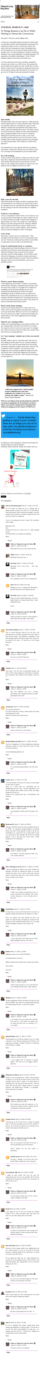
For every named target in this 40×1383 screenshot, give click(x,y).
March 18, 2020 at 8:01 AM (22, 584)
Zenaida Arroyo (10, 1119)
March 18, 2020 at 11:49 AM (25, 595)
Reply (7, 536)
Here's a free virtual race (28, 216)
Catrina (8, 780)
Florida (18, 283)
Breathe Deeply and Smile (13, 741)
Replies (10, 540)
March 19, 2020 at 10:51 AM (28, 1156)
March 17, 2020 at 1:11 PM (22, 909)
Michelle (8, 998)
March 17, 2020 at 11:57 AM (19, 780)
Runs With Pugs (10, 1245)
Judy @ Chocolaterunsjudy (14, 505)
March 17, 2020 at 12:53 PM (30, 866)
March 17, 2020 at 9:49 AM (29, 741)
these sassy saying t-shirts (31, 330)
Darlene (8, 951)
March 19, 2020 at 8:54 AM (18, 1140)
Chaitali (8, 668)
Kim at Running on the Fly (14, 866)
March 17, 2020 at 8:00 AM (18, 668)
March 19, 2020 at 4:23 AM (19, 1292)
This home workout (13, 240)
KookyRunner (10, 909)
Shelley (12, 554)
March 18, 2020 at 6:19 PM (25, 1172)
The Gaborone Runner (12, 629)
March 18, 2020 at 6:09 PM (23, 1119)
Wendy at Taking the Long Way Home (21, 544)
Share (3, 496)
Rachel (29, 447)
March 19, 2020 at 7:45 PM (18, 1345)
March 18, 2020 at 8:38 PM (23, 1245)
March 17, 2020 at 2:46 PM (18, 982)
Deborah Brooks (10, 1036)
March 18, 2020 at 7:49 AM (27, 1075)
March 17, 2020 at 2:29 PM (18, 951)
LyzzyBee (8, 1292)
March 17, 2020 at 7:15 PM (18, 1016)
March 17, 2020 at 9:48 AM (21, 706)
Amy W (8, 1322)
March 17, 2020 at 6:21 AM (30, 505)
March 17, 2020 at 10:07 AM (25, 563)
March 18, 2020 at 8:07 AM (18, 1057)
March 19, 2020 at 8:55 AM (18, 1228)
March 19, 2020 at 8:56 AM (18, 1308)
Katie (12, 584)
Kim (26, 443)
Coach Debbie (33, 240)
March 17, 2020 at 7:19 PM (23, 1036)
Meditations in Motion (12, 1075)
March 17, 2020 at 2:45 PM (18, 889)
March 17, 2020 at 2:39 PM (18, 576)
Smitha (21, 447)
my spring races (10, 62)
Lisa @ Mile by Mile (12, 1172)
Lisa (35, 447)
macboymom (9, 706)
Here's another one (29, 218)
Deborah (15, 447)
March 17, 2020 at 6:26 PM (18, 998)
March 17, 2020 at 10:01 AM (23, 554)
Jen (25, 447)
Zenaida (33, 443)
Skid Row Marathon (11, 285)
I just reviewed (5, 308)
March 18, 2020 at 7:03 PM (17, 1209)
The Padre (13, 563)
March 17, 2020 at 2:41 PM (18, 689)
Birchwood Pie (10, 824)
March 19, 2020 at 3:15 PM (18, 1322)
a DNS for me (21, 64)
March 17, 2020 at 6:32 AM (18, 546)
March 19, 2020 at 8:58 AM (18, 614)
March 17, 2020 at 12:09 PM (23, 824)
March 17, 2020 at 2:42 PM (18, 764)
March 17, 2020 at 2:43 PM (18, 808)
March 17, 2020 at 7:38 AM (27, 629)
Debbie (9, 447)
